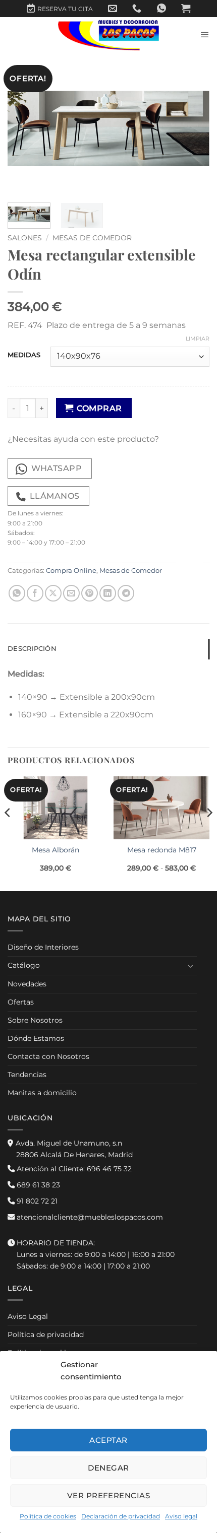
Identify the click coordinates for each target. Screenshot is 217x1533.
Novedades (27, 983)
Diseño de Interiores (43, 947)
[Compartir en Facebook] (35, 593)
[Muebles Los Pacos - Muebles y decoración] (108, 34)
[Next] (193, 128)
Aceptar (108, 1440)
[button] (185, 9)
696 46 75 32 (73, 1168)
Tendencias (27, 1074)
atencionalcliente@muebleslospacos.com (89, 1217)
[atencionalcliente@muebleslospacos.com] (112, 9)
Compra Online (71, 570)
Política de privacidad (46, 1334)
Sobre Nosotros (35, 1020)
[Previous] (24, 128)
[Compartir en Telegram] (126, 593)
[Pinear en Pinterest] (89, 593)
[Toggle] (191, 965)
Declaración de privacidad (120, 1516)
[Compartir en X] (53, 593)
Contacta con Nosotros (48, 1056)
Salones (25, 238)
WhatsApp (56, 468)
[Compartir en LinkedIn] (107, 593)
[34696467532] (161, 9)
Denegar (108, 1468)
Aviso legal (181, 1516)
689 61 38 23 (37, 1184)
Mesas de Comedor (92, 238)
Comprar (99, 408)
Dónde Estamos (36, 1038)
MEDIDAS (24, 355)
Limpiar (197, 338)
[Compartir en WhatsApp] (17, 593)
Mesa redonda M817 (161, 850)
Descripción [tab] (32, 648)
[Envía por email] (71, 593)
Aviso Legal (28, 1316)
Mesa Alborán (55, 850)
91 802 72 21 (36, 1201)
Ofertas (21, 1002)
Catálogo (24, 965)
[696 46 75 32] (136, 9)
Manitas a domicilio (42, 1092)
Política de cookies (48, 1516)
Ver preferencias (108, 1495)
